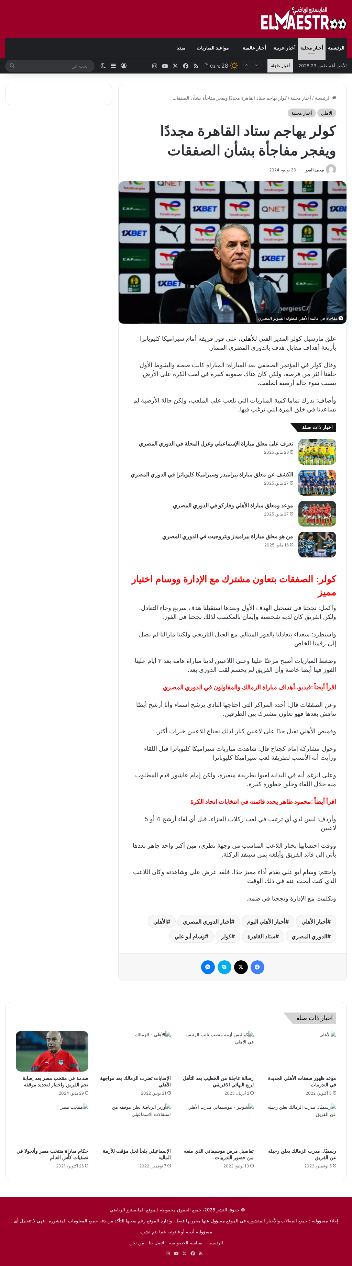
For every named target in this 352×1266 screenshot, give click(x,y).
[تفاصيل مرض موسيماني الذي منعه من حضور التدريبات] (217, 1124)
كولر (226, 936)
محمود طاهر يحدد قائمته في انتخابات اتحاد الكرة (250, 801)
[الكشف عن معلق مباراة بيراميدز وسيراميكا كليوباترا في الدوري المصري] (317, 483)
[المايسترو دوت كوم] (304, 19)
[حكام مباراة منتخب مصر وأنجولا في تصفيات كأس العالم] (52, 1124)
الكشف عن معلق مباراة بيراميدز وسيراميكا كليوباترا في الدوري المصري (212, 474)
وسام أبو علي (190, 936)
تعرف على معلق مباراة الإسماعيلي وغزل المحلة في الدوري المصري (216, 444)
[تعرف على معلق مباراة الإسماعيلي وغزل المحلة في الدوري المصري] (317, 452)
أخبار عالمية (254, 47)
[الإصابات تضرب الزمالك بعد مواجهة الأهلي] (135, 1051)
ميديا (181, 47)
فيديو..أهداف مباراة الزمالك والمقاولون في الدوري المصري (237, 687)
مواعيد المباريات (213, 47)
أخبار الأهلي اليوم (266, 921)
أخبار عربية (285, 47)
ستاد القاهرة (261, 936)
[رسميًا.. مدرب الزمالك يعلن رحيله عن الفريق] (300, 1124)
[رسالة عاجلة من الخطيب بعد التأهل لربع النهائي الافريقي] (217, 1051)
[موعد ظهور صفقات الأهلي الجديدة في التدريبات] (300, 1051)
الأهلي (326, 113)
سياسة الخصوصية (185, 1242)
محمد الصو (315, 169)
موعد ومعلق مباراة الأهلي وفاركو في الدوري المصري (233, 505)
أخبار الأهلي (314, 921)
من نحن (136, 1242)
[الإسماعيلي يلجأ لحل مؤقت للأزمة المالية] (135, 1124)
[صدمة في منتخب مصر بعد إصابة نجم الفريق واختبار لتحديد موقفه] (52, 1051)
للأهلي (249, 338)
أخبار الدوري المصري (207, 921)
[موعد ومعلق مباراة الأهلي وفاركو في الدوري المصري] (317, 514)
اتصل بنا (156, 1242)
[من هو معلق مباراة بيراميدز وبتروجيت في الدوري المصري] (317, 544)
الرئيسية (336, 47)
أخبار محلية (311, 47)
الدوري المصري (309, 936)
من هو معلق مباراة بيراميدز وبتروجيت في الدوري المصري (227, 536)
